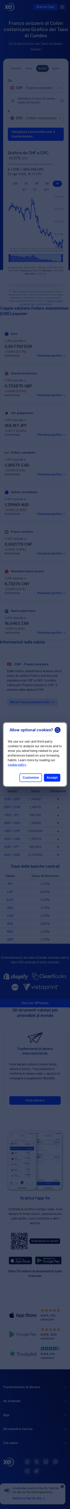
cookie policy (17, 765)
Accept (52, 777)
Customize (31, 777)
